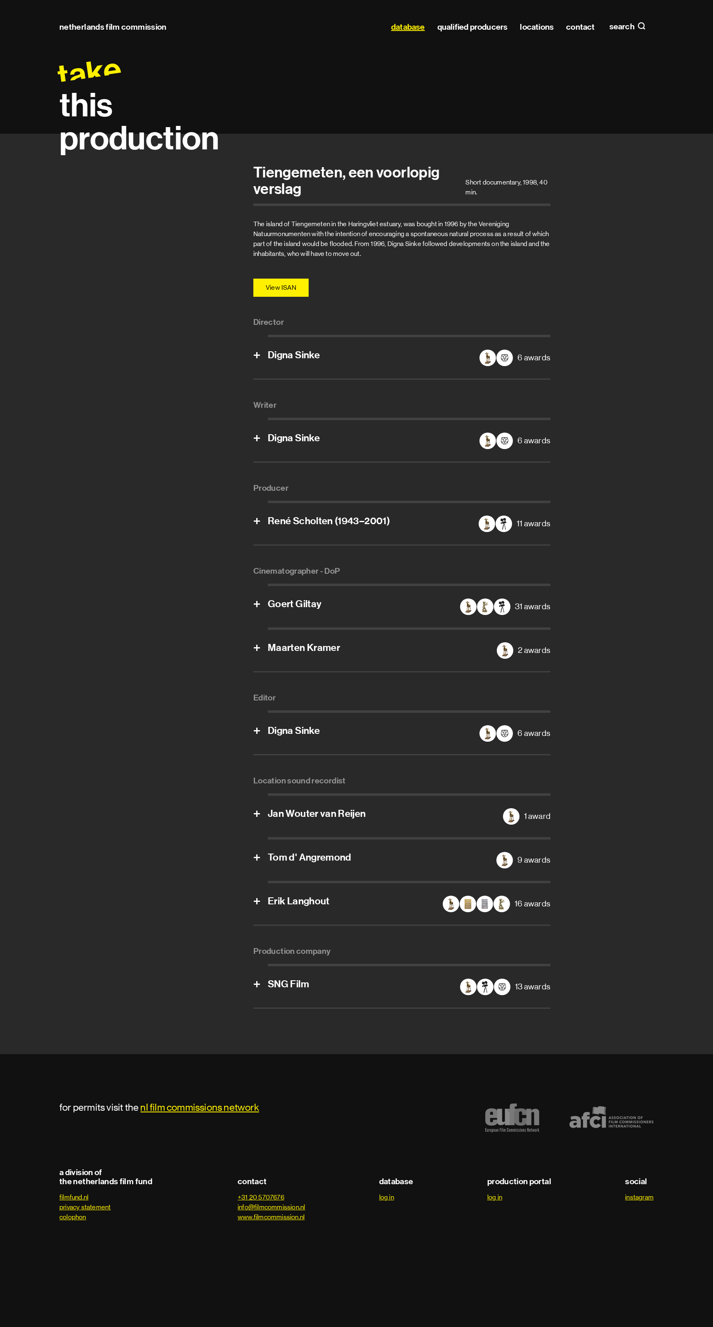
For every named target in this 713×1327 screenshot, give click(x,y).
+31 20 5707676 (261, 1197)
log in (386, 1197)
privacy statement (85, 1207)
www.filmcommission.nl (271, 1217)
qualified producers (472, 27)
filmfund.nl (73, 1197)
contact (580, 27)
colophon (72, 1217)
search (622, 26)
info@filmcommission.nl (271, 1207)
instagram (639, 1197)
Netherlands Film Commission (113, 27)
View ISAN (281, 287)
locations (537, 27)
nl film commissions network (199, 1107)
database (408, 27)
